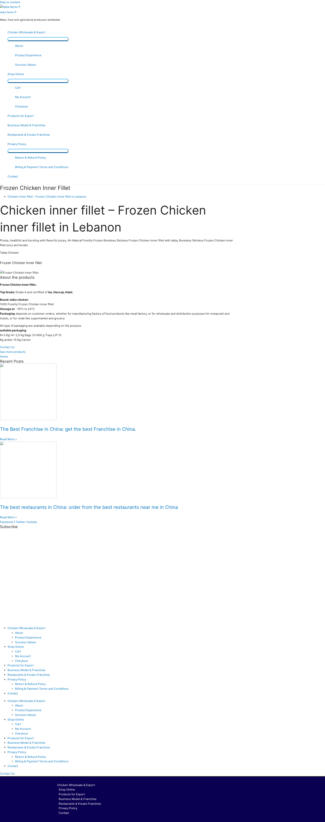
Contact (13, 176)
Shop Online (16, 74)
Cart (18, 87)
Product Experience (28, 55)
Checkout (21, 106)
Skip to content (10, 2)
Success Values (25, 64)
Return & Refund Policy (30, 157)
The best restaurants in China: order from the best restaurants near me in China (89, 507)
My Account (23, 97)
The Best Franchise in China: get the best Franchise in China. (68, 429)
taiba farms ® (8, 12)
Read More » (8, 439)
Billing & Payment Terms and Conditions (41, 167)
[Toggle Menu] (38, 39)
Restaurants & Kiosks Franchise (29, 134)
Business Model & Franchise (26, 125)
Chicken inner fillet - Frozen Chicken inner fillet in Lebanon (47, 196)
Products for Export (21, 116)
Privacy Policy (17, 144)
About (19, 46)
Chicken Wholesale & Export (26, 32)
